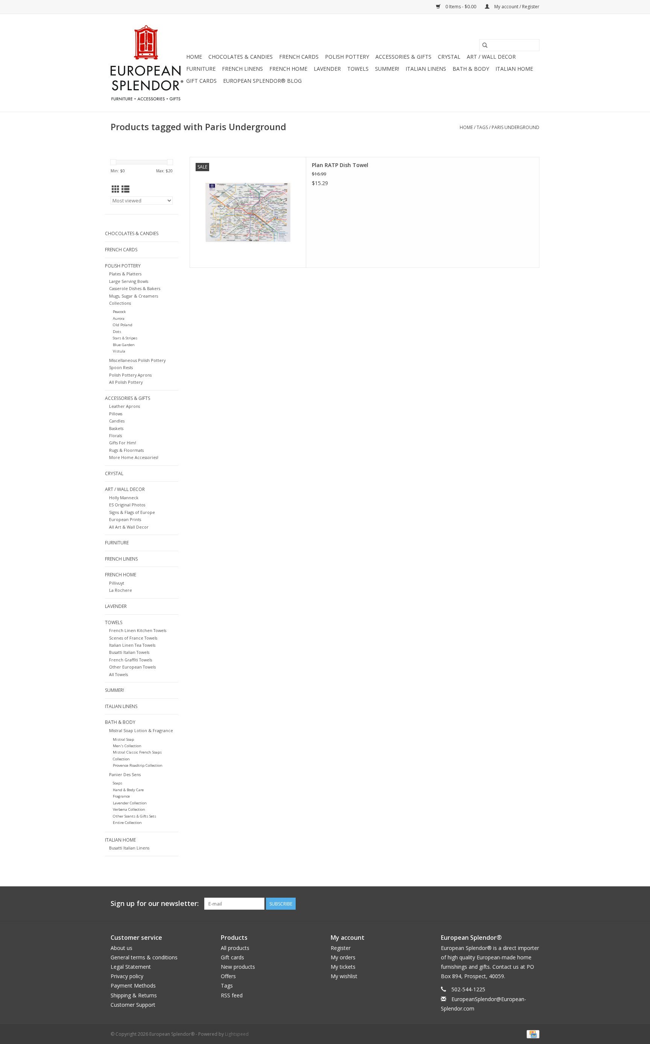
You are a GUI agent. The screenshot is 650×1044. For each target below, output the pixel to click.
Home (194, 56)
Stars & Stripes (125, 338)
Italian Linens (425, 68)
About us (121, 947)
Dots (117, 331)
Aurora (119, 318)
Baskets (116, 428)
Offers (228, 976)
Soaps (117, 783)
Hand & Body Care (128, 789)
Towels (358, 68)
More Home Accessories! (133, 457)
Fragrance (121, 796)
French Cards (299, 56)
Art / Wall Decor (491, 56)
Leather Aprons (124, 406)
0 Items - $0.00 (460, 6)
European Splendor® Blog (262, 80)
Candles (117, 421)
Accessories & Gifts (403, 56)
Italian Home (514, 68)
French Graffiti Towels (130, 660)
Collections (120, 303)
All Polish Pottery (126, 382)
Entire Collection (127, 822)
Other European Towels (132, 667)
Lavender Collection (130, 803)
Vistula (119, 351)
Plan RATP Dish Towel (340, 165)
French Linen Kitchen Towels (137, 630)
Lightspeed (237, 1034)
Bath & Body (471, 68)
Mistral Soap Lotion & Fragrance (141, 730)
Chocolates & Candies (240, 56)
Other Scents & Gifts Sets (134, 816)
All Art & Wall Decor (129, 527)
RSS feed (232, 995)
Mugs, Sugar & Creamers (133, 296)
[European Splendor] (147, 62)
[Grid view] (116, 189)
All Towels (118, 674)
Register (341, 947)
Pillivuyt (116, 583)
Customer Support (133, 1004)
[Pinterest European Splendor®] (520, 904)
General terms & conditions (144, 957)
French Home (288, 68)
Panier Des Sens (125, 774)
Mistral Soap (123, 739)
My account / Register (516, 6)
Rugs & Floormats (126, 450)
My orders (343, 957)
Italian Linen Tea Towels (132, 645)
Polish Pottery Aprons (130, 375)
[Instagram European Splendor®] (533, 904)
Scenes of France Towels (133, 638)
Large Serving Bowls (128, 281)
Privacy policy (127, 976)
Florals (115, 435)
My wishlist (344, 976)
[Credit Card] (531, 1033)
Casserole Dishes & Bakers (134, 288)
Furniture (201, 68)
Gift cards (201, 80)
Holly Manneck (123, 497)
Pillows (115, 413)
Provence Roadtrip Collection (137, 765)
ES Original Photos (127, 505)
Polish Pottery (347, 56)
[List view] (125, 189)
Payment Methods (133, 985)
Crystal (449, 56)
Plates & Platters (125, 274)
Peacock (119, 311)
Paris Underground (515, 127)
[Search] (485, 45)
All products (235, 947)
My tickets (343, 966)
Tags (482, 127)
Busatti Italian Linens (129, 848)
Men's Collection (127, 745)
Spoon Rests (121, 367)
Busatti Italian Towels (129, 652)
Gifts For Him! (122, 442)
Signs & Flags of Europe (132, 512)
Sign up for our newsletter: (155, 903)
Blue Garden (124, 344)
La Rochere (120, 590)
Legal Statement (131, 966)
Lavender (327, 68)
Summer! (387, 68)
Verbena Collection (129, 809)
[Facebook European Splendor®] (506, 904)
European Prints (125, 519)
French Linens (242, 68)
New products (238, 966)
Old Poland (122, 324)
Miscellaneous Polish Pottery (137, 360)
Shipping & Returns (134, 995)
